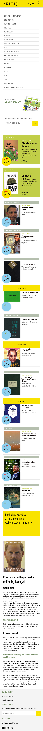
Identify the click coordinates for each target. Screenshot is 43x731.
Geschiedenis (8, 32)
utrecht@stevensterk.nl (10, 650)
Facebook (8, 727)
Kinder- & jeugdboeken (11, 44)
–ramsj (10, 3)
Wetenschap (8, 84)
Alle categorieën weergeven (13, 87)
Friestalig (7, 28)
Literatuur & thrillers (12, 52)
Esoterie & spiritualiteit (12, 16)
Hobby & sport (9, 40)
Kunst (6, 48)
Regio (6, 72)
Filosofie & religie (10, 24)
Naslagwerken (9, 60)
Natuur (6, 64)
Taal (5, 80)
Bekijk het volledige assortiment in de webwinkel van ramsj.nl (17, 519)
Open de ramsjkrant (7, 700)
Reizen (6, 76)
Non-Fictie (7, 68)
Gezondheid (8, 36)
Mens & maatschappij (11, 56)
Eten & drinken (9, 20)
